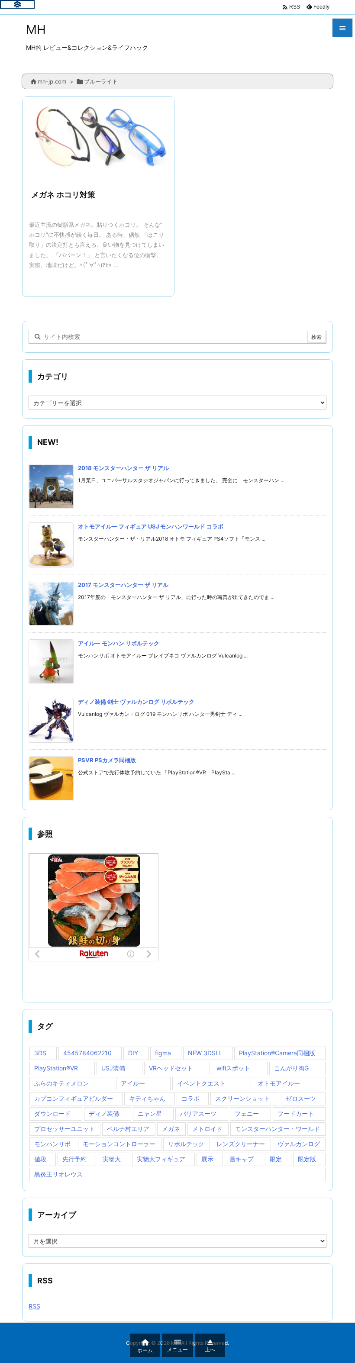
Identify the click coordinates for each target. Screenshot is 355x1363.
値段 (40, 1159)
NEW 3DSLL (205, 1053)
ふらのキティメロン (61, 1083)
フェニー (247, 1113)
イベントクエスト (201, 1083)
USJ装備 (113, 1068)
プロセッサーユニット (64, 1128)
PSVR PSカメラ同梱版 (107, 760)
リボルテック (186, 1143)
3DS (40, 1053)
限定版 (307, 1159)
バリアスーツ (198, 1113)
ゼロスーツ (301, 1098)
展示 (207, 1159)
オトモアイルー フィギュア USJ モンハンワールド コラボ (150, 526)
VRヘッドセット (171, 1068)
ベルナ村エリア (128, 1128)
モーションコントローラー (119, 1143)
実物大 (112, 1159)
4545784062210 (87, 1053)
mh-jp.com (52, 81)
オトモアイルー (279, 1083)
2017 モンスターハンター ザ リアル (123, 584)
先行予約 (74, 1159)
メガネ (171, 1128)
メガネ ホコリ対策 (63, 194)
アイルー (133, 1083)
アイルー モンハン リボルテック (118, 643)
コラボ (190, 1098)
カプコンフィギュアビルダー (73, 1098)
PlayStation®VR (56, 1068)
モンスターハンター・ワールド (277, 1128)
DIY (133, 1053)
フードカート (296, 1113)
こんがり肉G (291, 1068)
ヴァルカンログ (299, 1143)
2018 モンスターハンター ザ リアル (123, 467)
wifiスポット (233, 1068)
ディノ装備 (104, 1113)
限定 (276, 1159)
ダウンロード (52, 1113)
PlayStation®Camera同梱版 (277, 1053)
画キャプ (241, 1159)
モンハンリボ (52, 1143)
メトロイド (207, 1128)
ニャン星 (150, 1113)
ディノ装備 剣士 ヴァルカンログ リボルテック (136, 701)
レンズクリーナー (240, 1143)
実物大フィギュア (161, 1159)
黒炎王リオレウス (58, 1174)
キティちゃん (147, 1098)
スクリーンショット (242, 1098)
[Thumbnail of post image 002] (98, 139)
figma (163, 1053)
